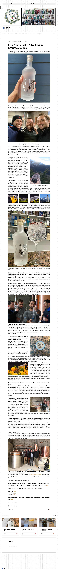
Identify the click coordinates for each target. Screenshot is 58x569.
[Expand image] (13, 198)
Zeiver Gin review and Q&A (9, 530)
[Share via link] (16, 505)
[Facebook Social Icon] (4, 28)
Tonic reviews (10, 33)
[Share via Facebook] (8, 505)
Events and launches (19, 33)
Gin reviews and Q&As (30, 33)
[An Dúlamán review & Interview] (47, 522)
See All (54, 515)
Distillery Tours (40, 33)
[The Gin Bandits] (7, 28)
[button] (54, 33)
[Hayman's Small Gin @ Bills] (29, 522)
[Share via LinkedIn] (14, 505)
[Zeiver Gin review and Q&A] (10, 522)
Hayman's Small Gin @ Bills (28, 530)
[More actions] (49, 41)
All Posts (4, 33)
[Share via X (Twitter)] (11, 505)
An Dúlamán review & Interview (46, 530)
